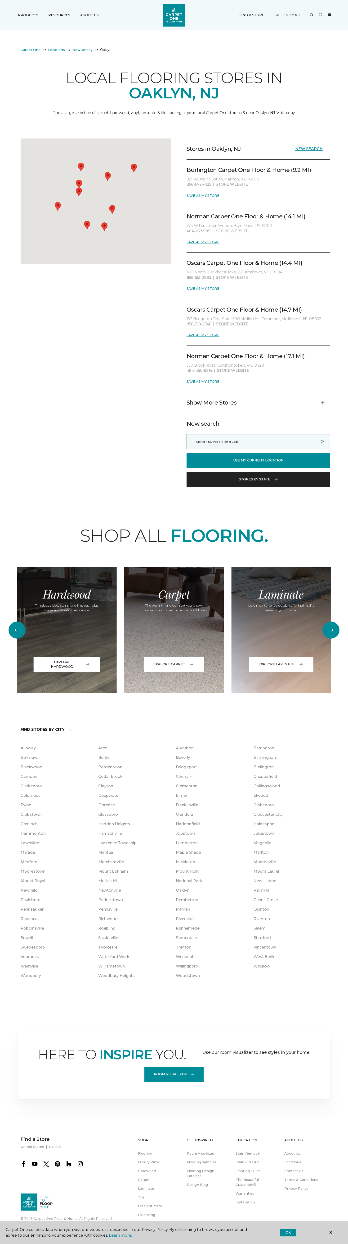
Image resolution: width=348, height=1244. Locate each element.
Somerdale (186, 937)
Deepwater (109, 795)
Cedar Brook (110, 776)
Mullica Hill (108, 881)
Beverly (183, 757)
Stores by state (254, 479)
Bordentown (110, 767)
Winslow (262, 966)
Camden (29, 776)
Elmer (181, 795)
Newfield (29, 890)
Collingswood (267, 786)
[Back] (17, 630)
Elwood (261, 795)
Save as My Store (203, 196)
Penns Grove (266, 900)
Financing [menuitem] (146, 1215)
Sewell (27, 937)
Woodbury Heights (116, 975)
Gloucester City (268, 814)
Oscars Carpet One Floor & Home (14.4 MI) (245, 262)
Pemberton (187, 900)
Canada (55, 1147)
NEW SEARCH (309, 149)
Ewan (26, 805)
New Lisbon (265, 881)
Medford (29, 862)
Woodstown (188, 975)
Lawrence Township (117, 843)
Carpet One (30, 50)
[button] (311, 15)
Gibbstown (31, 814)
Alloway (28, 748)
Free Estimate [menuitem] (150, 1206)
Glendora (184, 814)
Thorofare (107, 947)
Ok (288, 1232)
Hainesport (264, 824)
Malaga (28, 852)
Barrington (264, 748)
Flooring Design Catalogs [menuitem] (200, 1173)
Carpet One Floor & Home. (55, 1218)
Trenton (183, 947)
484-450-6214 (199, 370)
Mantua (105, 852)
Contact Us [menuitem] (293, 1171)
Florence (106, 805)
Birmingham (265, 757)
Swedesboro (33, 947)
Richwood (108, 919)
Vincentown (265, 947)
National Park (189, 881)
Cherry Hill (185, 776)
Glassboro (108, 814)
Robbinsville (32, 928)
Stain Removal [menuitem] (248, 1153)
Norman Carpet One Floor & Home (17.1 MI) (246, 356)
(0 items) (329, 15)
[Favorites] (320, 15)
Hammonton (33, 833)
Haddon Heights (114, 824)
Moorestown (33, 871)
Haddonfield (188, 824)
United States (32, 1147)
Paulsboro (30, 900)
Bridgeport (186, 767)
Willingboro (187, 966)
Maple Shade (188, 852)
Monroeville (265, 862)
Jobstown (185, 833)
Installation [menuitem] (245, 1202)
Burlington (264, 767)
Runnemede (188, 928)
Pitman (183, 909)
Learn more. (120, 1235)
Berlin (103, 757)
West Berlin (265, 956)
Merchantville (111, 862)
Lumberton (187, 843)
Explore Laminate (276, 664)
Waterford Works (115, 956)
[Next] (330, 630)
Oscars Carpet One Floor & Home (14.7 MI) (244, 309)
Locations (56, 50)
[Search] (322, 441)
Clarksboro (31, 786)
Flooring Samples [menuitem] (202, 1162)
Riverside (185, 919)
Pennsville (108, 909)
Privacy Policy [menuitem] (296, 1188)
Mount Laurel (266, 871)
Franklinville (187, 805)
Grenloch (29, 824)
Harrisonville (110, 833)
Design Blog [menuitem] (197, 1185)
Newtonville (109, 890)
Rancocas (30, 919)
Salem (260, 928)
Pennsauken (33, 909)
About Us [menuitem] (292, 1153)
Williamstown (111, 966)
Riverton (262, 919)
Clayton (105, 786)
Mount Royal (33, 881)
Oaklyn (182, 890)
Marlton (261, 852)
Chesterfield (265, 776)
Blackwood (31, 767)
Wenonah (185, 956)
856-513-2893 (199, 277)
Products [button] (28, 15)
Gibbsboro (264, 805)
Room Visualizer (170, 1074)
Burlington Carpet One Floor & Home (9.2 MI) (249, 169)
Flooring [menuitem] (145, 1153)
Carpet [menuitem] (144, 1180)
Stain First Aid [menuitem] (247, 1162)
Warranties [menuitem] (245, 1193)
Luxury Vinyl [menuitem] (148, 1162)
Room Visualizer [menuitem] (200, 1153)
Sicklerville (108, 937)
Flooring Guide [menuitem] (248, 1171)
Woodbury (31, 975)
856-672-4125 (199, 184)
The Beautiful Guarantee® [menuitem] (247, 1182)
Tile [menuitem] (141, 1197)
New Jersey (82, 50)
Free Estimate (287, 15)
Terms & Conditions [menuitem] (301, 1180)
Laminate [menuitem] (146, 1188)
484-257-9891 (199, 231)
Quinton (261, 909)
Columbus (30, 795)
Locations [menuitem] (292, 1162)
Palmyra (261, 890)
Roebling (107, 928)
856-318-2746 (199, 324)
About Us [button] (89, 15)
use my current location (258, 460)
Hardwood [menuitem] (147, 1171)
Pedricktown (110, 900)
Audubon (185, 748)
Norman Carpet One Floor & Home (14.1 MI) (246, 216)
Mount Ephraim (113, 871)
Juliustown (264, 833)
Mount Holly (187, 871)
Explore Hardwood (62, 664)
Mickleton (185, 862)
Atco (102, 748)
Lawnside (30, 843)
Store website (232, 184)
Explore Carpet (169, 664)
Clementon (186, 786)
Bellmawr (30, 757)
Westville (29, 966)
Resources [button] (59, 15)
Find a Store (251, 15)
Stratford (262, 937)
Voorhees (30, 956)
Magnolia (263, 843)
